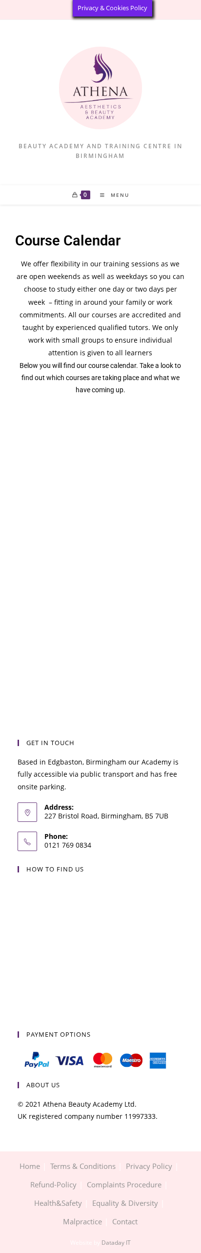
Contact (125, 1221)
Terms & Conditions (83, 1166)
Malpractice (82, 1221)
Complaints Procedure (124, 1184)
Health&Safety (58, 1203)
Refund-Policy (53, 1184)
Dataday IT (116, 1242)
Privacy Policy (149, 1166)
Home (30, 1166)
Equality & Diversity (125, 1203)
